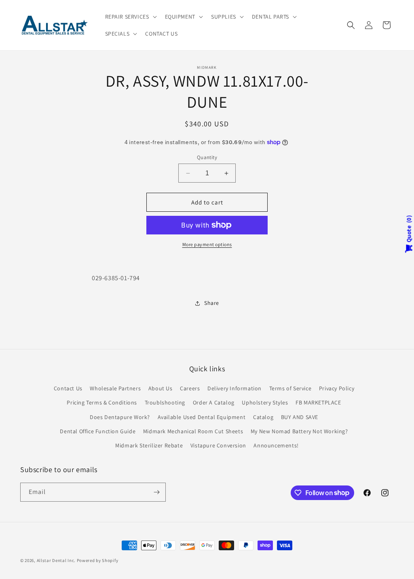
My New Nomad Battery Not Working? (299, 431)
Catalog (263, 417)
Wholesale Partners (115, 388)
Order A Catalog (213, 402)
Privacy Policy (336, 388)
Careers (190, 388)
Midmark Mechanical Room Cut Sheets (193, 431)
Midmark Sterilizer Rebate (149, 445)
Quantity (207, 157)
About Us (160, 388)
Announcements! (275, 445)
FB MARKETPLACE (318, 402)
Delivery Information (234, 388)
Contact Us (68, 388)
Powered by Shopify (97, 560)
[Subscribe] (156, 492)
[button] (130, 16)
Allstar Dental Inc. (57, 560)
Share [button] (211, 303)
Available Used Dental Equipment (202, 417)
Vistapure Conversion (218, 445)
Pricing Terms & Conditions (102, 402)
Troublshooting (165, 402)
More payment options (207, 244)
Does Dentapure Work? (120, 417)
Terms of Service (290, 388)
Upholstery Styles (265, 402)
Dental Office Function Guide (97, 431)
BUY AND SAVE (299, 417)
